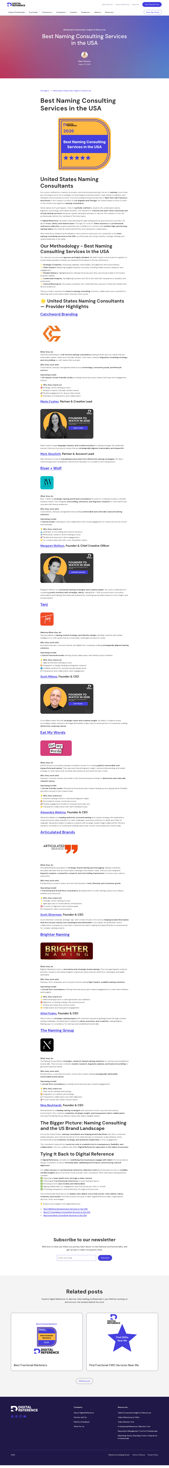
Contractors (47, 12)
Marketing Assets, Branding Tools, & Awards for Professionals (138, 1437)
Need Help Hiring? (152, 12)
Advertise (135, 4)
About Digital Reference (84, 1413)
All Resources (84, 1381)
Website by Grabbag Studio (119, 1455)
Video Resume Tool (126, 1422)
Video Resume (107, 4)
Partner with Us (80, 1417)
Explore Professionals (17, 12)
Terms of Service (138, 1455)
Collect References (122, 4)
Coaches (73, 12)
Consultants (61, 12)
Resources (109, 12)
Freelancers (85, 12)
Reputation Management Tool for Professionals (137, 1431)
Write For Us (79, 1426)
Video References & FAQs (128, 1417)
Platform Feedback (82, 1422)
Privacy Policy (153, 1455)
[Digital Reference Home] (16, 4)
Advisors (97, 12)
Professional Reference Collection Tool (134, 1426)
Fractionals (33, 12)
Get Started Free (152, 4)
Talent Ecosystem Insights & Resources (134, 1413)
